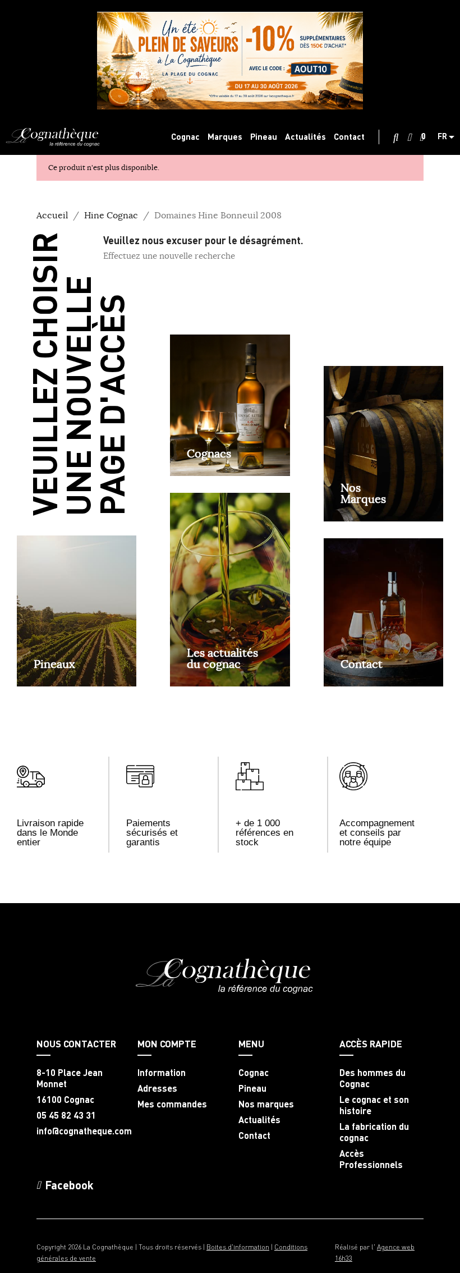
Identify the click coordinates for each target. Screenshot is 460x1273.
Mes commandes (172, 1104)
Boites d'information (237, 1247)
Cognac (253, 1072)
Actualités (259, 1119)
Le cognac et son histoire (374, 1105)
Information (161, 1072)
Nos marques (266, 1104)
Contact (362, 664)
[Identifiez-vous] (409, 137)
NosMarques (363, 493)
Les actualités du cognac (222, 658)
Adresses (157, 1088)
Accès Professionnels (371, 1159)
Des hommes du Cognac (372, 1078)
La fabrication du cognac (374, 1132)
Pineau (252, 1088)
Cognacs (209, 453)
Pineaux (54, 664)
